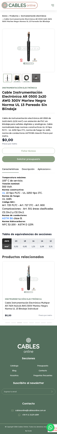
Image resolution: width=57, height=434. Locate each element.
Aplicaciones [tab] (44, 169)
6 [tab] (37, 322)
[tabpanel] (28, 290)
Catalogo (14, 366)
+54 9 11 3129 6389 (30, 415)
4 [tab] (25, 322)
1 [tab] (7, 322)
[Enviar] (52, 392)
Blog (14, 370)
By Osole (28, 431)
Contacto (43, 370)
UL (3, 192)
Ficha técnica (28, 151)
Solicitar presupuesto (28, 159)
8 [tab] (49, 322)
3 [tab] (19, 322)
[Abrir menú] (52, 5)
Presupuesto (42, 366)
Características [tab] (10, 169)
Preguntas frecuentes (42, 375)
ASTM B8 (7, 218)
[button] (52, 50)
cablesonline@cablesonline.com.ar (30, 410)
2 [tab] (13, 322)
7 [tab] (43, 322)
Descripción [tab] (28, 169)
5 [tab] (31, 322)
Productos (14, 16)
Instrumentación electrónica (33, 16)
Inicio (4, 16)
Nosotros (14, 375)
